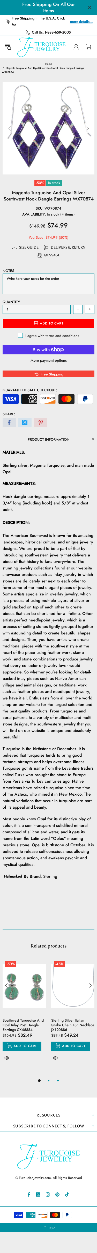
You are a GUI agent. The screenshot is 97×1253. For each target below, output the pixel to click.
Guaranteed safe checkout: (30, 390)
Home (48, 64)
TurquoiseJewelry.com (41, 47)
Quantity (11, 302)
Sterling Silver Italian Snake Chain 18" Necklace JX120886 (72, 1025)
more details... (81, 22)
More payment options (49, 360)
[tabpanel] (24, 1015)
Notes (8, 270)
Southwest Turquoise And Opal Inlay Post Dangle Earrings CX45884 (23, 1025)
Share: (9, 414)
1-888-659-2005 (58, 32)
